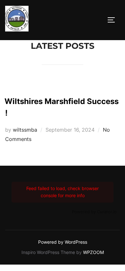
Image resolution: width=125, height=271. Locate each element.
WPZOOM (93, 252)
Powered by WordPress (62, 242)
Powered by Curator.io (94, 211)
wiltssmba (25, 130)
